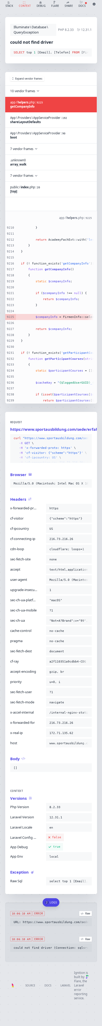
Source (30, 985)
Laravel (65, 985)
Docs (47, 985)
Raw (87, 913)
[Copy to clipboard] (86, 52)
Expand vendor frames (28, 78)
